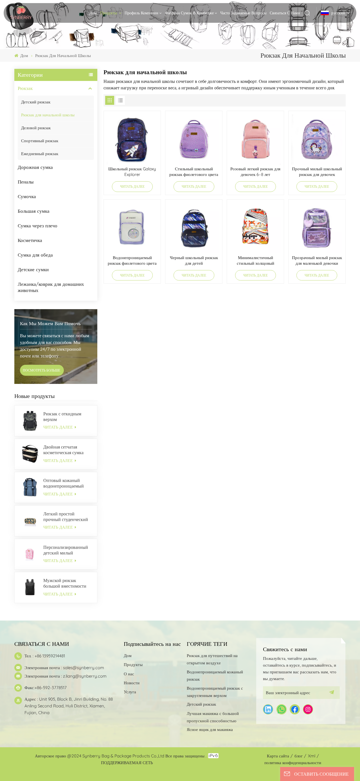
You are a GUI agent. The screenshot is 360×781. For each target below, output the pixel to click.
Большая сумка (34, 211)
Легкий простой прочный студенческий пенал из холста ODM (65, 516)
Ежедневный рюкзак (39, 153)
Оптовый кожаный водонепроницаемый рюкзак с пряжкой (63, 483)
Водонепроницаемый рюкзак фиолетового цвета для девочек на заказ (132, 261)
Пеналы (25, 182)
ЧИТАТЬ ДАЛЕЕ (58, 427)
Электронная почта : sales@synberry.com (64, 667)
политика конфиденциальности (292, 762)
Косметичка (30, 240)
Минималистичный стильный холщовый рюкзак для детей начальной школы (255, 261)
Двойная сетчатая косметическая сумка (63, 449)
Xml (311, 756)
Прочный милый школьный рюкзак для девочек (317, 171)
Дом (93, 12)
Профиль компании (141, 12)
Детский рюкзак (35, 102)
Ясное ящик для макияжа (210, 729)
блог (298, 756)
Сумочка (27, 196)
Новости (132, 682)
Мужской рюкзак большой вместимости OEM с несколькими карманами (64, 583)
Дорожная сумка (35, 167)
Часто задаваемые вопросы (243, 12)
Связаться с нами (285, 12)
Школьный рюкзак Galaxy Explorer (132, 171)
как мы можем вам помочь (50, 323)
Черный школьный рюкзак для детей (194, 260)
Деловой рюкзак (36, 127)
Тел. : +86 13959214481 (44, 655)
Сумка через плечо (37, 225)
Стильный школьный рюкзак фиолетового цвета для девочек (193, 172)
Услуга (130, 691)
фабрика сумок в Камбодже (189, 12)
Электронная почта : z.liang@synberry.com (65, 676)
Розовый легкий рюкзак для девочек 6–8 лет (255, 171)
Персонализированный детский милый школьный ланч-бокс (65, 550)
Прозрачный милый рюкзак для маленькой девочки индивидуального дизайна (317, 261)
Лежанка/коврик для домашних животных (51, 287)
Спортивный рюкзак (39, 140)
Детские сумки (33, 269)
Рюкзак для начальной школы (48, 114)
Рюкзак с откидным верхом (62, 416)
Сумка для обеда (35, 255)
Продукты (109, 12)
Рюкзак (25, 88)
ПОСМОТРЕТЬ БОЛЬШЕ (42, 370)
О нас (129, 673)
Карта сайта (278, 756)
